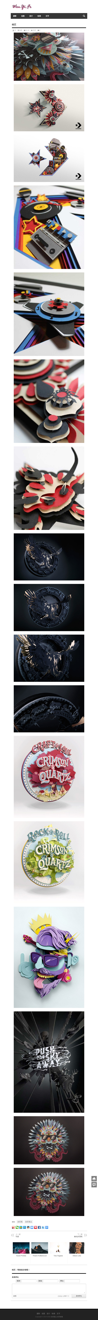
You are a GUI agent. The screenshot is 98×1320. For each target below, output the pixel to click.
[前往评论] (94, 1184)
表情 (14, 1296)
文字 (47, 16)
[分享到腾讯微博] (24, 1227)
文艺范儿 (28, 1222)
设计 (31, 16)
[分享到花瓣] (35, 1227)
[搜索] (84, 16)
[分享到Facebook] (39, 1227)
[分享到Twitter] (43, 1227)
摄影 (14, 16)
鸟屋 (17, 1236)
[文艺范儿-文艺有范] (23, 3)
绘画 (39, 16)
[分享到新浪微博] (13, 1227)
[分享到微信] (17, 1227)
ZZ (15, 30)
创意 (23, 16)
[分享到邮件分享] (31, 1227)
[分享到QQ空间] (20, 1227)
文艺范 (19, 1222)
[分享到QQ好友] (28, 1227)
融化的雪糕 (78, 1236)
